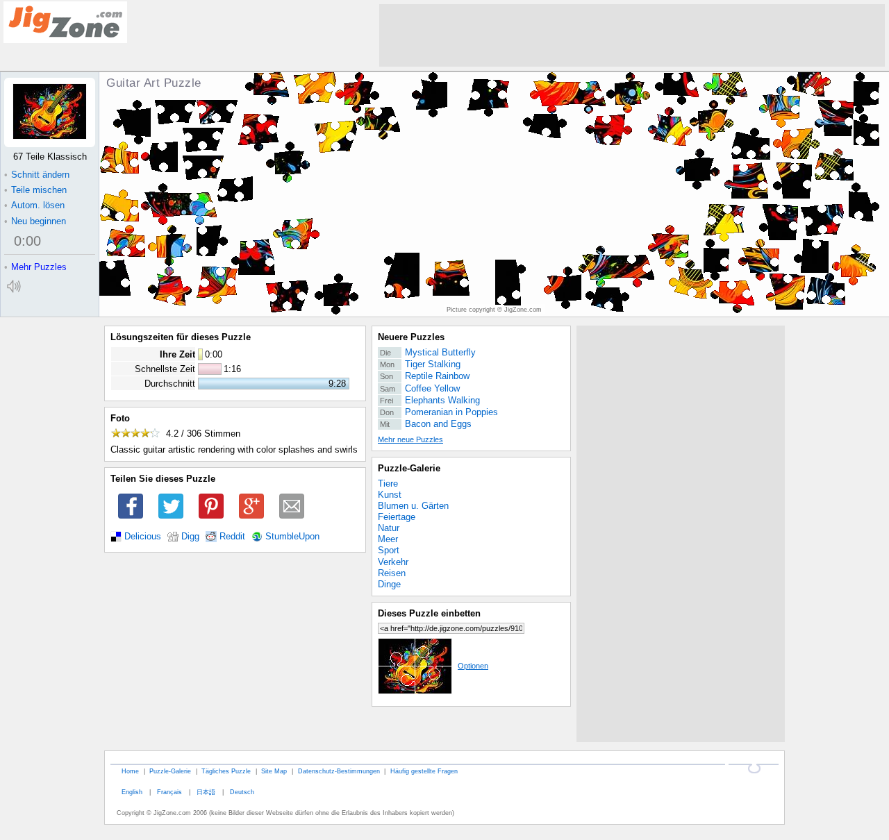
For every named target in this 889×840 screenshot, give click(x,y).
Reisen (392, 573)
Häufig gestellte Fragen (424, 771)
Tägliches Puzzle (226, 771)
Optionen (473, 666)
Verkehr (393, 562)
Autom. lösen (34, 205)
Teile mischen (35, 190)
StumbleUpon (292, 536)
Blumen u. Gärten (413, 506)
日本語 (206, 792)
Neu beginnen (35, 221)
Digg (190, 536)
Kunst (389, 494)
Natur (388, 528)
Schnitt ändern (36, 174)
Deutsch (242, 792)
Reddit (232, 536)
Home (130, 771)
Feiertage (396, 517)
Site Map (274, 771)
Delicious (142, 536)
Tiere (388, 483)
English (132, 792)
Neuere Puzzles (411, 337)
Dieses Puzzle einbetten (429, 613)
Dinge (389, 584)
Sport (388, 550)
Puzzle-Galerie (409, 468)
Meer (388, 539)
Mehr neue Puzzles (410, 439)
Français (169, 792)
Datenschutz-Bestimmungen (339, 771)
